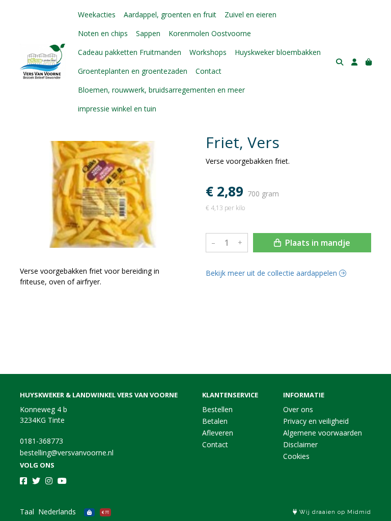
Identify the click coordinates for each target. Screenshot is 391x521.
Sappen (148, 33)
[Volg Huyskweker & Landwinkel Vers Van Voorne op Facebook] (23, 480)
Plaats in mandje (316, 242)
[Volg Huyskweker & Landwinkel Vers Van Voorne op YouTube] (62, 480)
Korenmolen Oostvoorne (210, 33)
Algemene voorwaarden (322, 433)
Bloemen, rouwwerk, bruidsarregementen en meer (161, 90)
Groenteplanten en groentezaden (132, 71)
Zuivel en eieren (250, 14)
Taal (27, 511)
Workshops (208, 52)
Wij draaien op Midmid (334, 512)
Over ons (298, 409)
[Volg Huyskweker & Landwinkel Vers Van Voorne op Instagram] (48, 480)
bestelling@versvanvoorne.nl (67, 452)
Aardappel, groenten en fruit (170, 14)
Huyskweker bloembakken (278, 52)
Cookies (296, 456)
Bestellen (217, 409)
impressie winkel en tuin (117, 108)
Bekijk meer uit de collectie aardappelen (272, 273)
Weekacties (97, 14)
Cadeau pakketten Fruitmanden (129, 52)
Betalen (215, 421)
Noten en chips (103, 33)
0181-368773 (41, 441)
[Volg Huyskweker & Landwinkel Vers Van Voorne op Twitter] (36, 480)
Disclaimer (300, 444)
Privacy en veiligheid (316, 421)
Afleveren (217, 433)
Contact (208, 71)
